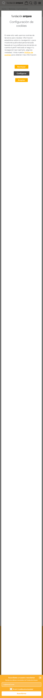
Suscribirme (21, 693)
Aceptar (21, 80)
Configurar (21, 73)
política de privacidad (26, 689)
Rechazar (21, 67)
